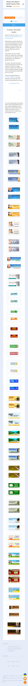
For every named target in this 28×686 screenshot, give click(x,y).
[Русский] (19, 96)
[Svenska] (16, 99)
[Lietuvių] (12, 96)
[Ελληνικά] (12, 93)
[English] (8, 87)
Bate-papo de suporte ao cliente (14, 648)
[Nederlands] (12, 90)
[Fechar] (23, 4)
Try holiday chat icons (14, 83)
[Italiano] (8, 96)
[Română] (16, 96)
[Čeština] (19, 87)
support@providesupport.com (14, 646)
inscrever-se (8, 77)
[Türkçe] (19, 99)
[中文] (16, 87)
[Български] (12, 87)
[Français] (8, 93)
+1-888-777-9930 (10, 650)
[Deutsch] (16, 90)
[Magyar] (19, 93)
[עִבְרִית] (16, 93)
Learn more (15, 6)
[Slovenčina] (8, 99)
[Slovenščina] (12, 99)
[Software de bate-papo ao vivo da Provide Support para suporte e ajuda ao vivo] (14, 13)
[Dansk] (8, 90)
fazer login (15, 77)
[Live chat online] (25, 678)
